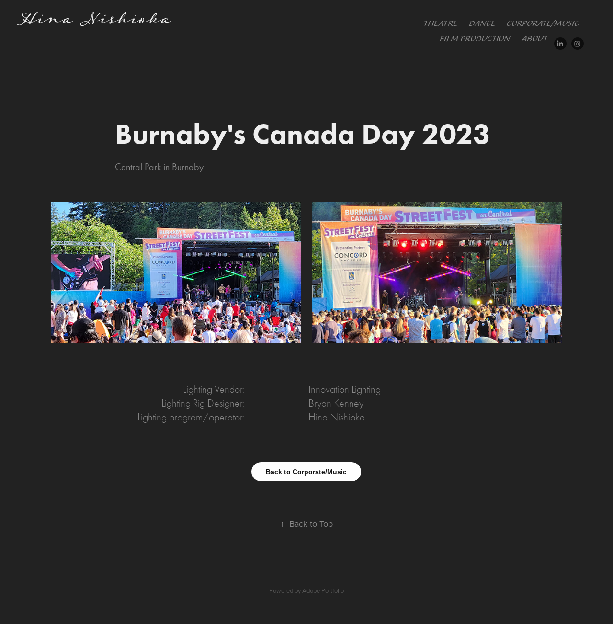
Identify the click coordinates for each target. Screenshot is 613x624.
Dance (482, 24)
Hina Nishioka (95, 20)
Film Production (475, 39)
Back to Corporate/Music (306, 472)
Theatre (440, 24)
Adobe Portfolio (323, 590)
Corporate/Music (543, 24)
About (534, 39)
